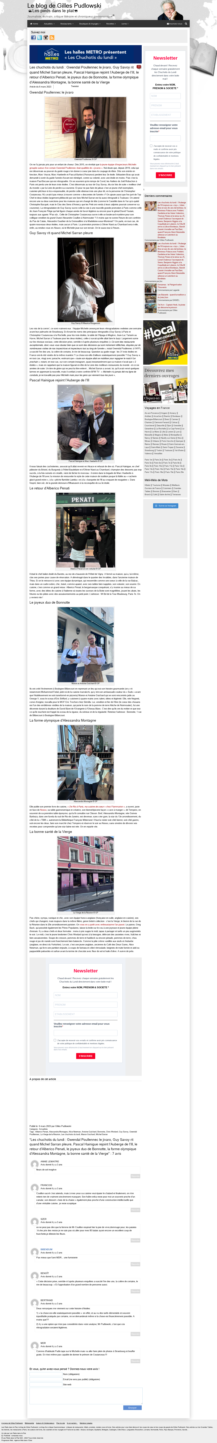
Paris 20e (180, 472)
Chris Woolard (112, 1132)
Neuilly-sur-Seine (168, 438)
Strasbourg (149, 450)
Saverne (179, 447)
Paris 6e (157, 463)
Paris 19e (169, 472)
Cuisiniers (167, 488)
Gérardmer (149, 429)
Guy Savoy (123, 1132)
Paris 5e (148, 463)
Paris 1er (148, 460)
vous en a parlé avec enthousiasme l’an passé (102, 924)
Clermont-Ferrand (161, 422)
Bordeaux (176, 416)
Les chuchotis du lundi (70, 1134)
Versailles (158, 453)
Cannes (175, 419)
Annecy (173, 413)
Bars (175, 491)
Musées (166, 485)
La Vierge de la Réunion (50, 1134)
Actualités (48, 23)
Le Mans (155, 432)
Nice (180, 438)
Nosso (43, 810)
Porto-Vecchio (167, 441)
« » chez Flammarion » (96, 806)
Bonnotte (101, 1132)
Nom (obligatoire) (71, 1374)
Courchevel (149, 425)
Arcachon (158, 416)
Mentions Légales (86, 1423)
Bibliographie (29, 1423)
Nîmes (147, 441)
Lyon (178, 432)
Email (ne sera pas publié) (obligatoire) (81, 1379)
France (165, 407)
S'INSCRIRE (165, 175)
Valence (148, 453)
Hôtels (147, 485)
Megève (158, 435)
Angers (164, 413)
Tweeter (75, 86)
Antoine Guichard (89, 1132)
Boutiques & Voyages (89, 23)
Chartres (148, 422)
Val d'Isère (179, 450)
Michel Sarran (102, 1134)
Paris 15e (169, 469)
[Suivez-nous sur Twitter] (39, 37)
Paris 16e (180, 469)
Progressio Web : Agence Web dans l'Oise (16, 1440)
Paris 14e (159, 469)
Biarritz (167, 416)
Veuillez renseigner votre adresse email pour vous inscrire (164, 128)
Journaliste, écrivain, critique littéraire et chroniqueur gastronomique (70, 16)
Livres (124, 23)
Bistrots (156, 491)
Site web (67, 1384)
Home (35, 23)
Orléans (155, 441)
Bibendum (46, 1249)
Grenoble (177, 425)
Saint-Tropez (168, 447)
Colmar (174, 422)
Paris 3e (167, 460)
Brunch (148, 494)
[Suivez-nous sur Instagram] (45, 37)
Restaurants (66, 23)
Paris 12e (179, 466)
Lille (163, 432)
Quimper (179, 441)
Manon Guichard (88, 1134)
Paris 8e (176, 463)
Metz (166, 435)
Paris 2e (158, 460)
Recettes (110, 23)
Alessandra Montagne (58, 1132)
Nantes (155, 438)
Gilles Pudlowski (63, 1126)
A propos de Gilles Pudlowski (12, 1423)
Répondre (135, 1176)
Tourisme (156, 485)
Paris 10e (158, 466)
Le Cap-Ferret (174, 429)
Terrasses (176, 494)
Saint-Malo (155, 447)
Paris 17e (149, 472)
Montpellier (175, 435)
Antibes (148, 416)
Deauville (160, 425)
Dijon (169, 425)
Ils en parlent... (72, 1423)
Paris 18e (159, 472)
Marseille (148, 435)
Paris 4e (176, 460)
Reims (147, 444)
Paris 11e (168, 466)
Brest (167, 419)
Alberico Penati (41, 1132)
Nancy (147, 438)
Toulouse (168, 450)
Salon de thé (164, 494)
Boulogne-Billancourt (153, 419)
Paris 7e (166, 463)
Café (155, 494)
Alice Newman (75, 1132)
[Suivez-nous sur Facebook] (33, 37)
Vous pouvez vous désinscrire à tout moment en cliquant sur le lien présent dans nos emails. (165, 166)
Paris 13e (149, 469)
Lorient (170, 432)
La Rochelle (161, 429)
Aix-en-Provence (152, 413)
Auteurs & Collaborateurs (45, 1423)
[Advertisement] (86, 1102)
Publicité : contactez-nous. (12, 1436)
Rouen (164, 444)
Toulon (159, 450)
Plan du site (60, 1423)
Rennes (155, 444)
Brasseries (166, 491)
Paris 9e (148, 466)
